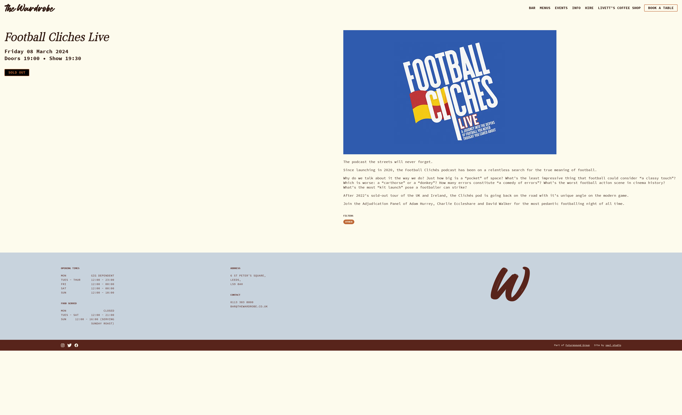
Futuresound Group (577, 345)
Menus (545, 7)
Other (348, 222)
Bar (532, 7)
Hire (589, 7)
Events (561, 7)
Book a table (661, 7)
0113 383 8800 (241, 302)
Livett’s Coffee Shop (619, 7)
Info (576, 7)
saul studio (613, 345)
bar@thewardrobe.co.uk (249, 306)
